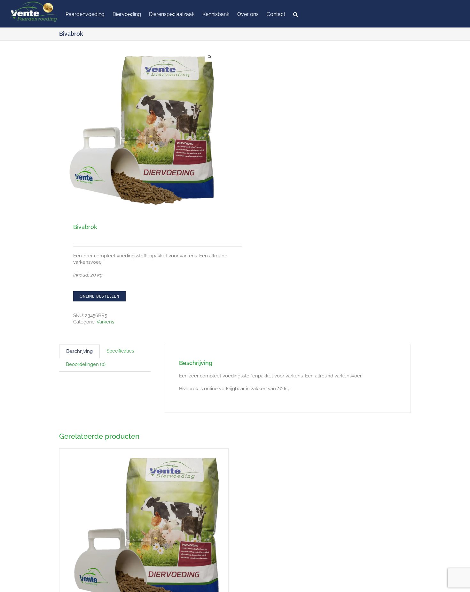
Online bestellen (99, 296)
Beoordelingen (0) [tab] (86, 364)
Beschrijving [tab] (79, 351)
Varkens (105, 322)
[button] (295, 13)
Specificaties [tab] (120, 351)
